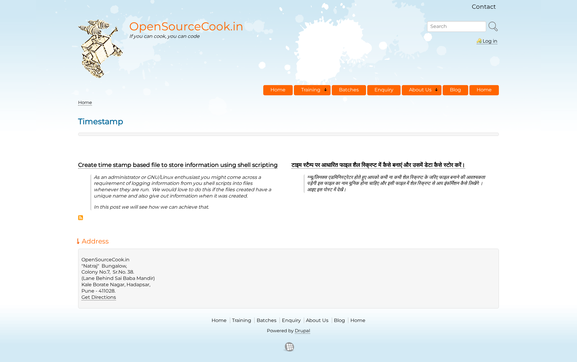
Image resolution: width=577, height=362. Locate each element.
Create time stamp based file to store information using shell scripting (178, 164)
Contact (484, 6)
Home (85, 102)
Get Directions (98, 297)
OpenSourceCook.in (186, 26)
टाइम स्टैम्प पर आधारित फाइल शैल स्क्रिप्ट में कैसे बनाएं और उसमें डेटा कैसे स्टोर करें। (378, 164)
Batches (266, 320)
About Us (317, 320)
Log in (490, 41)
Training (241, 320)
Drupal (302, 330)
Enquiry (291, 320)
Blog (339, 320)
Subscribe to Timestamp (80, 217)
